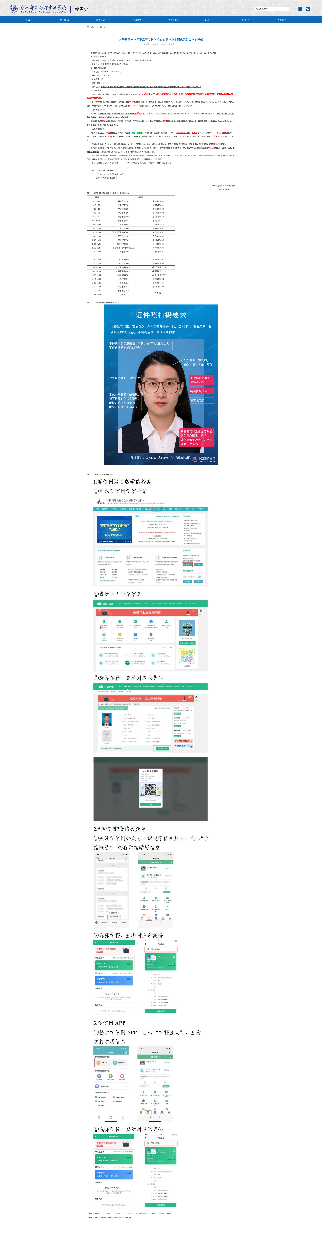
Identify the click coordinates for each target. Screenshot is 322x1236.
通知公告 (94, 27)
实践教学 (136, 20)
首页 (28, 20)
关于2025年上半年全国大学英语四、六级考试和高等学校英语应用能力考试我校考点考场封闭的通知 (132, 1214)
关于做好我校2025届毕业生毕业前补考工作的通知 (112, 1218)
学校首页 (282, 20)
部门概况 (64, 20)
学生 (102, 27)
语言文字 (209, 20)
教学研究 (100, 20)
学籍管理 (173, 20)
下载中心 (245, 20)
